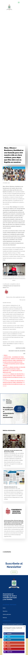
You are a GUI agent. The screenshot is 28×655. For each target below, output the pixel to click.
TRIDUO (5, 355)
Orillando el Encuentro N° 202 (10, 487)
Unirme (14, 572)
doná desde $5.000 (19, 409)
